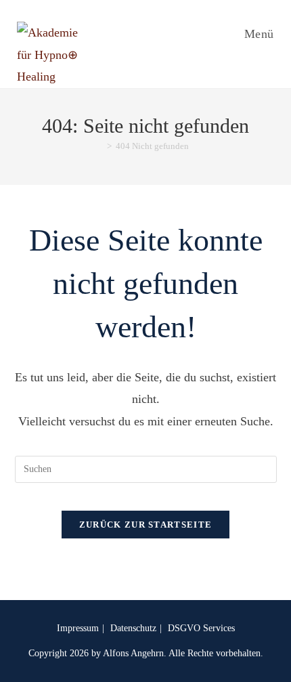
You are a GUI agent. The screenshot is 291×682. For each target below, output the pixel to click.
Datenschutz (133, 628)
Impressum (78, 628)
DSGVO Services (201, 628)
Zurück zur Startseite (145, 524)
